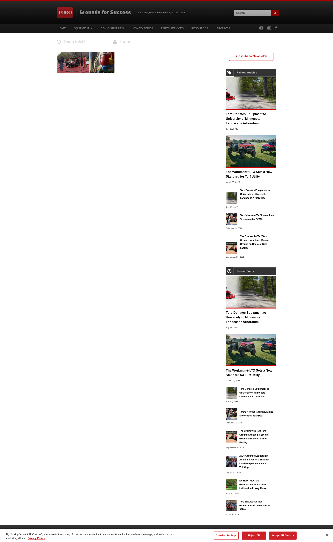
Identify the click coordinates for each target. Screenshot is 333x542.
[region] (166, 535)
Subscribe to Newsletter (251, 56)
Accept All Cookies (282, 535)
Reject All (254, 535)
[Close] (327, 535)
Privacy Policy (36, 538)
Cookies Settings (226, 535)
